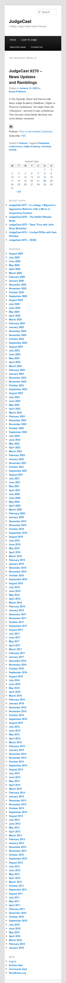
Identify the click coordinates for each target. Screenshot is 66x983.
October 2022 (16, 428)
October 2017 (16, 622)
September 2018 (18, 579)
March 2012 (15, 881)
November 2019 (17, 525)
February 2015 (17, 746)
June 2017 (14, 637)
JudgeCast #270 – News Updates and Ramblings (25, 76)
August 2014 (16, 769)
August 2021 (16, 474)
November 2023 (17, 381)
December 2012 (17, 847)
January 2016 (16, 703)
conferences (15, 146)
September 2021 (18, 470)
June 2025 (14, 308)
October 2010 (16, 916)
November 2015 (17, 711)
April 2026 (14, 269)
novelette (46, 146)
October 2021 (16, 467)
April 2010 (14, 936)
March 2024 (15, 366)
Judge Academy (31, 146)
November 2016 (17, 664)
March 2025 (15, 319)
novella (12, 149)
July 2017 (14, 633)
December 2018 (17, 567)
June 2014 (14, 777)
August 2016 (16, 676)
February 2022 (17, 455)
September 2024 (18, 342)
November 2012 (17, 850)
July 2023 (14, 397)
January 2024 (16, 373)
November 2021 (17, 463)
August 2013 (16, 816)
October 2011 (16, 885)
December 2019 (17, 521)
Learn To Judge (29, 39)
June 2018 (14, 591)
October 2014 (16, 761)
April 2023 (14, 408)
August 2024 (16, 346)
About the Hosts (18, 46)
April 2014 (14, 785)
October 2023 (16, 385)
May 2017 (14, 641)
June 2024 (14, 354)
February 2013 (17, 839)
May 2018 (14, 595)
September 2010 (18, 920)
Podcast (23, 143)
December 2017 (17, 614)
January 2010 (16, 947)
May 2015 (14, 734)
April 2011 (14, 905)
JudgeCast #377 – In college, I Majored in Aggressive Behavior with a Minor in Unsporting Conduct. (32, 208)
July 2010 (14, 924)
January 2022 (16, 459)
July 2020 (14, 494)
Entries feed (16, 965)
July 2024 (14, 350)
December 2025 (17, 284)
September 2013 (18, 812)
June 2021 (14, 482)
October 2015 (16, 715)
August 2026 (16, 253)
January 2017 (16, 657)
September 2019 (18, 532)
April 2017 (14, 645)
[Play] (11, 127)
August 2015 (16, 722)
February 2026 (17, 277)
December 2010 (17, 913)
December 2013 (17, 800)
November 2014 (17, 757)
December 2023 (17, 377)
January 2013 (16, 843)
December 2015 (17, 707)
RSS (23, 135)
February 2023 (17, 416)
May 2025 (14, 311)
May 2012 (14, 874)
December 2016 (17, 660)
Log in (12, 961)
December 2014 (17, 754)
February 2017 (17, 653)
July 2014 (14, 773)
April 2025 (14, 315)
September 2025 (18, 296)
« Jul (18, 191)
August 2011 (16, 893)
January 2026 (16, 280)
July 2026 (14, 257)
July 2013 (14, 819)
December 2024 (17, 331)
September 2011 (18, 889)
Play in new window (29, 131)
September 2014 (18, 765)
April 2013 (14, 831)
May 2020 (14, 501)
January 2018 (16, 610)
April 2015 (14, 738)
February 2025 (17, 323)
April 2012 (14, 878)
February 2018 (17, 606)
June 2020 (14, 498)
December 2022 (17, 420)
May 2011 (14, 901)
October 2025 (16, 292)
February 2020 (17, 513)
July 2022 (14, 436)
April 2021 (14, 490)
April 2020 (14, 505)
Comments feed (18, 969)
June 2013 (14, 823)
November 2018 (17, 571)
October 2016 (16, 668)
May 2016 (14, 688)
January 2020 (16, 517)
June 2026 (14, 261)
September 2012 (18, 858)
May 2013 (14, 827)
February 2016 (17, 699)
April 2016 (14, 691)
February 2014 (17, 792)
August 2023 (16, 393)
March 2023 (15, 412)
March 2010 (15, 940)
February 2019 (17, 560)
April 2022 (14, 447)
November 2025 (17, 288)
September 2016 (18, 672)
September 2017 (18, 626)
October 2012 (16, 854)
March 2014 (15, 788)
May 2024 (14, 358)
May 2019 (14, 548)
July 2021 (14, 478)
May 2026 (14, 265)
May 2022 (14, 443)
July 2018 (14, 587)
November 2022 (17, 424)
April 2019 (14, 552)
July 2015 (14, 726)
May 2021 (14, 486)
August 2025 (16, 300)
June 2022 (14, 439)
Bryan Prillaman (17, 91)
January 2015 (16, 750)
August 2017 (16, 629)
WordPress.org (17, 973)
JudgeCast (20, 21)
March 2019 (15, 556)
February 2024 (17, 370)
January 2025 (16, 327)
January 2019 (16, 563)
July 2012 (14, 866)
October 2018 (16, 575)
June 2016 (14, 684)
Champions (43, 143)
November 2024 (17, 335)
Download (47, 131)
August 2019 (16, 536)
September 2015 (18, 719)
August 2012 (16, 862)
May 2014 (14, 781)
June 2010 (14, 928)
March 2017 (15, 649)
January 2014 (16, 796)
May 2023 (14, 404)
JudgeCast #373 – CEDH (22, 240)
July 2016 (14, 680)
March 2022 (15, 451)
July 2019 (14, 540)
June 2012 (14, 870)
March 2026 (15, 273)
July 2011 (14, 897)
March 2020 (15, 509)
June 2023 (14, 401)
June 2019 (14, 544)
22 (44, 180)
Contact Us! (37, 46)
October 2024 (16, 339)
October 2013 (16, 808)
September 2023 (18, 389)
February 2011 (17, 909)
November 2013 (17, 804)
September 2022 (18, 432)
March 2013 (15, 835)
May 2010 (14, 932)
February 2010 (17, 944)
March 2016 (15, 695)
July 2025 (14, 304)
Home (13, 39)
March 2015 (15, 742)
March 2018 (15, 602)
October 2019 (16, 529)
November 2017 (17, 618)
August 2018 (16, 583)
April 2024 (14, 362)
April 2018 (14, 598)
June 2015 (14, 730)
